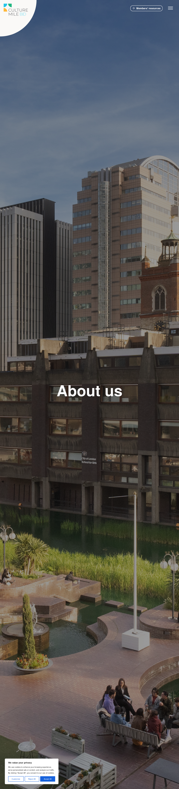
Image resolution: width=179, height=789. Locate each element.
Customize (16, 779)
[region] (31, 771)
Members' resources (148, 8)
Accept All (48, 779)
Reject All (32, 779)
